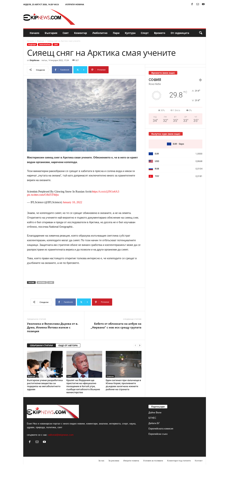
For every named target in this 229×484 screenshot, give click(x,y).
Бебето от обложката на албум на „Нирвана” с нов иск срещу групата (116, 325)
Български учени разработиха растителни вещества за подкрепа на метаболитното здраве (45, 385)
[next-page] (140, 345)
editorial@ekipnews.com (61, 435)
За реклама (113, 460)
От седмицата (180, 33)
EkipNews (34, 60)
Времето (159, 33)
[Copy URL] (120, 69)
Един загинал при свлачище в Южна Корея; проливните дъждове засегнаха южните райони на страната (123, 385)
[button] (200, 33)
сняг (50, 282)
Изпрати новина (74, 4)
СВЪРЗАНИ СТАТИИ (41, 345)
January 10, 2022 (72, 202)
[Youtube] (203, 4)
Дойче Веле (154, 412)
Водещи (40, 41)
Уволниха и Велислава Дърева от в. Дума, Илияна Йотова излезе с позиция (52, 327)
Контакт (199, 460)
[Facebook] (192, 4)
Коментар (80, 33)
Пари (116, 33)
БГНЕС (152, 418)
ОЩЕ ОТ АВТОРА (68, 345)
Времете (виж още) (163, 72)
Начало (34, 33)
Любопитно (100, 33)
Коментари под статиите (179, 460)
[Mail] (198, 4)
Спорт (145, 33)
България (51, 33)
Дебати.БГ (154, 423)
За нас (101, 460)
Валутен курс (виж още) (165, 133)
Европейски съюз (157, 434)
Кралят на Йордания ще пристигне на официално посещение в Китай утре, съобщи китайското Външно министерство (83, 386)
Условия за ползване (153, 460)
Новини (110, 376)
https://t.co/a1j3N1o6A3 (105, 191)
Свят (66, 33)
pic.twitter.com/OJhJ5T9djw (43, 194)
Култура (130, 33)
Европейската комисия (160, 428)
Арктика (41, 282)
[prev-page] (135, 345)
